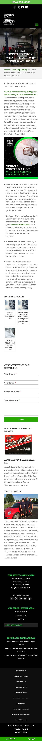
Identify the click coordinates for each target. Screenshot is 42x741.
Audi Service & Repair (21, 676)
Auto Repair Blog (17, 86)
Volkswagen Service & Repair (21, 714)
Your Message (11, 400)
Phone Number (12, 392)
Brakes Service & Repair (21, 698)
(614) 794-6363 (21, 2)
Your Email (10, 383)
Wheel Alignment (21, 720)
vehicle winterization (20, 225)
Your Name (10, 374)
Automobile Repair (21, 687)
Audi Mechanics (21, 670)
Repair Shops (21, 703)
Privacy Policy (21, 732)
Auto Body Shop (21, 681)
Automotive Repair (21, 692)
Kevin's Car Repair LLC (18, 83)
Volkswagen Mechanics (21, 709)
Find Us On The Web (21, 595)
